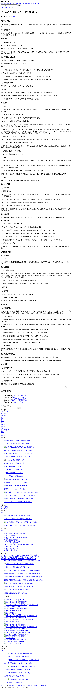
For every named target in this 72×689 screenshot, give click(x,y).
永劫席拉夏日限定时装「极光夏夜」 (15, 533)
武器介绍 (3, 428)
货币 (2, 419)
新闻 (9, 406)
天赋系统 (3, 426)
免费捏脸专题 (35, 3)
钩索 (2, 432)
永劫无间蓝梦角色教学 (19, 399)
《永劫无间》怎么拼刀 (11, 543)
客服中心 (37, 685)
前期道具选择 (5, 430)
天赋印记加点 (5, 411)
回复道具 (3, 424)
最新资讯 (9, 3)
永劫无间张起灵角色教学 (19, 401)
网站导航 (44, 685)
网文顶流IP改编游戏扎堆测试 (10, 557)
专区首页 (3, 3)
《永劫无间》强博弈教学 (12, 546)
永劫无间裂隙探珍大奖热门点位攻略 (15, 537)
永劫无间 (7, 7)
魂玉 (2, 417)
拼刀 (2, 422)
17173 (2, 7)
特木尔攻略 (4, 507)
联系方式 (30, 685)
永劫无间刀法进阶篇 (10, 550)
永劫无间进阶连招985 (11, 548)
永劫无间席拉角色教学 (19, 395)
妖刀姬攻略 (4, 509)
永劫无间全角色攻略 (18, 397)
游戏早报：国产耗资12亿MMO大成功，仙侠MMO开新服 (18, 559)
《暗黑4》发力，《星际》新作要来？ (30, 557)
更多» (2, 512)
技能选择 (3, 415)
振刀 (2, 433)
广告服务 (17, 685)
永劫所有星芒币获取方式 (12, 541)
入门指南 (3, 413)
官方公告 (21, 3)
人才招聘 (11, 685)
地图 (2, 421)
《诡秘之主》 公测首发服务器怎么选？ (30, 560)
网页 (4, 406)
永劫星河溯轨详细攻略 (11, 539)
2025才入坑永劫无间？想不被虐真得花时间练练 (19, 544)
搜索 (19, 5)
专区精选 (27, 3)
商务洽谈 (24, 685)
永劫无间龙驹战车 (9, 535)
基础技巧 (3, 435)
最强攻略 (15, 3)
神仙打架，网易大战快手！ (9, 560)
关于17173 (4, 685)
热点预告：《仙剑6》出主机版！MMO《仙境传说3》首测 (19, 555)
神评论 (15, 16)
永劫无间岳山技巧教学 (19, 402)
